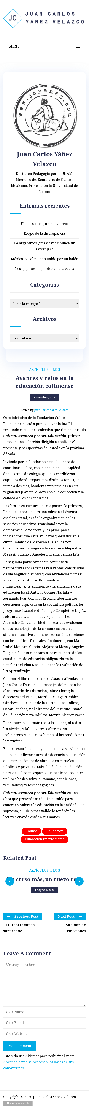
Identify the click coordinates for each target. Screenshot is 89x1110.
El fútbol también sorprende (19, 928)
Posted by (44, 410)
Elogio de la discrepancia (44, 233)
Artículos (39, 370)
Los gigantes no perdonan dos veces (44, 269)
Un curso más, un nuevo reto (44, 224)
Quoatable (23, 1103)
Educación (54, 831)
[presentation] (9, 881)
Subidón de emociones (76, 928)
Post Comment (19, 1046)
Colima (31, 831)
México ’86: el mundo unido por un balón (44, 259)
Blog (55, 370)
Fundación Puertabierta (44, 839)
